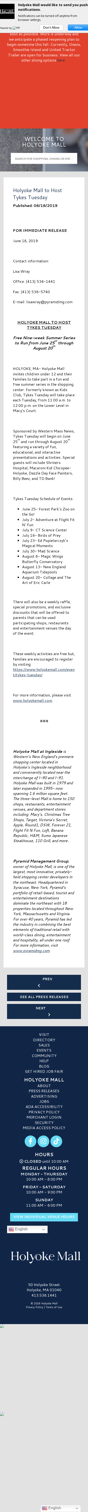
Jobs (44, 1101)
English (21, 1229)
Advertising (44, 1096)
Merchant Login (44, 1117)
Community (44, 1055)
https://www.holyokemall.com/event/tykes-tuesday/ (44, 672)
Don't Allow (51, 27)
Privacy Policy (44, 1112)
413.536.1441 (44, 1295)
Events (44, 1050)
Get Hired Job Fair (44, 1071)
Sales (44, 1045)
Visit (44, 1034)
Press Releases (44, 1090)
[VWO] (17, 28)
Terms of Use (54, 1307)
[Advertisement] (44, 93)
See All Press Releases (44, 997)
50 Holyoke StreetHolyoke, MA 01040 (44, 1287)
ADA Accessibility (44, 1106)
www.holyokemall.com (32, 700)
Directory (44, 1039)
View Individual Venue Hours (44, 1216)
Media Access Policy (44, 1127)
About (44, 1085)
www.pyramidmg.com (31, 950)
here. (61, 60)
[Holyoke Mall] (44, 1256)
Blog (44, 1066)
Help (44, 1060)
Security (44, 1122)
